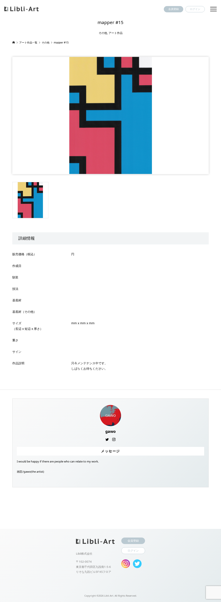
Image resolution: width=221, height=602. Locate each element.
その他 (103, 33)
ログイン (195, 9)
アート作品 (116, 33)
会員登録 (173, 9)
